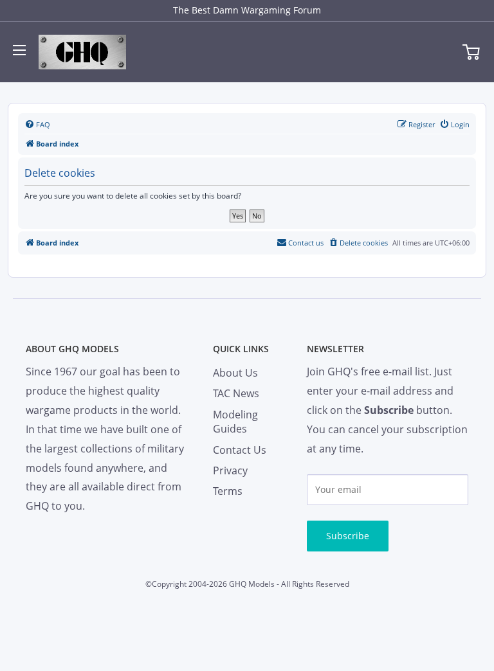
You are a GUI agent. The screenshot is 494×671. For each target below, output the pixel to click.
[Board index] (82, 52)
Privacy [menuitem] (230, 470)
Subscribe (347, 536)
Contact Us (239, 450)
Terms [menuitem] (227, 491)
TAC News (236, 393)
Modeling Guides (235, 421)
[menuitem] (37, 124)
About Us (235, 373)
